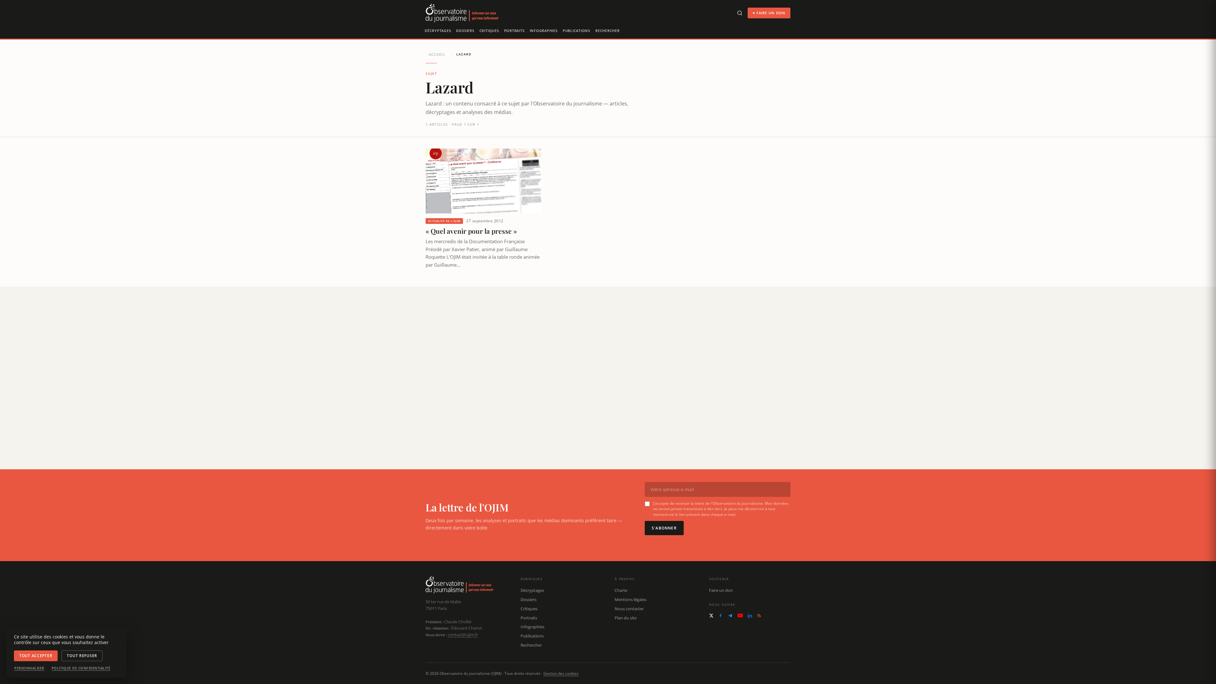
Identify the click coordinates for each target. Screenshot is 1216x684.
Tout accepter (35, 655)
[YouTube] (740, 615)
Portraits (514, 30)
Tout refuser (82, 655)
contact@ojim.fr (463, 634)
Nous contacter (629, 608)
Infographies (544, 30)
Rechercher (607, 30)
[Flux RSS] (759, 615)
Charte (621, 590)
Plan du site (625, 618)
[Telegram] (730, 615)
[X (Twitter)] (711, 615)
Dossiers (465, 30)
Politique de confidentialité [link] (81, 668)
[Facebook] (720, 615)
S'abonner (664, 528)
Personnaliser (29, 668)
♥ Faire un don (769, 12)
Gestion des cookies (561, 673)
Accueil (437, 54)
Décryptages (438, 30)
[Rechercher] (739, 13)
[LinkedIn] (750, 615)
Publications (576, 30)
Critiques (489, 30)
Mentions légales (630, 599)
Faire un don (721, 590)
